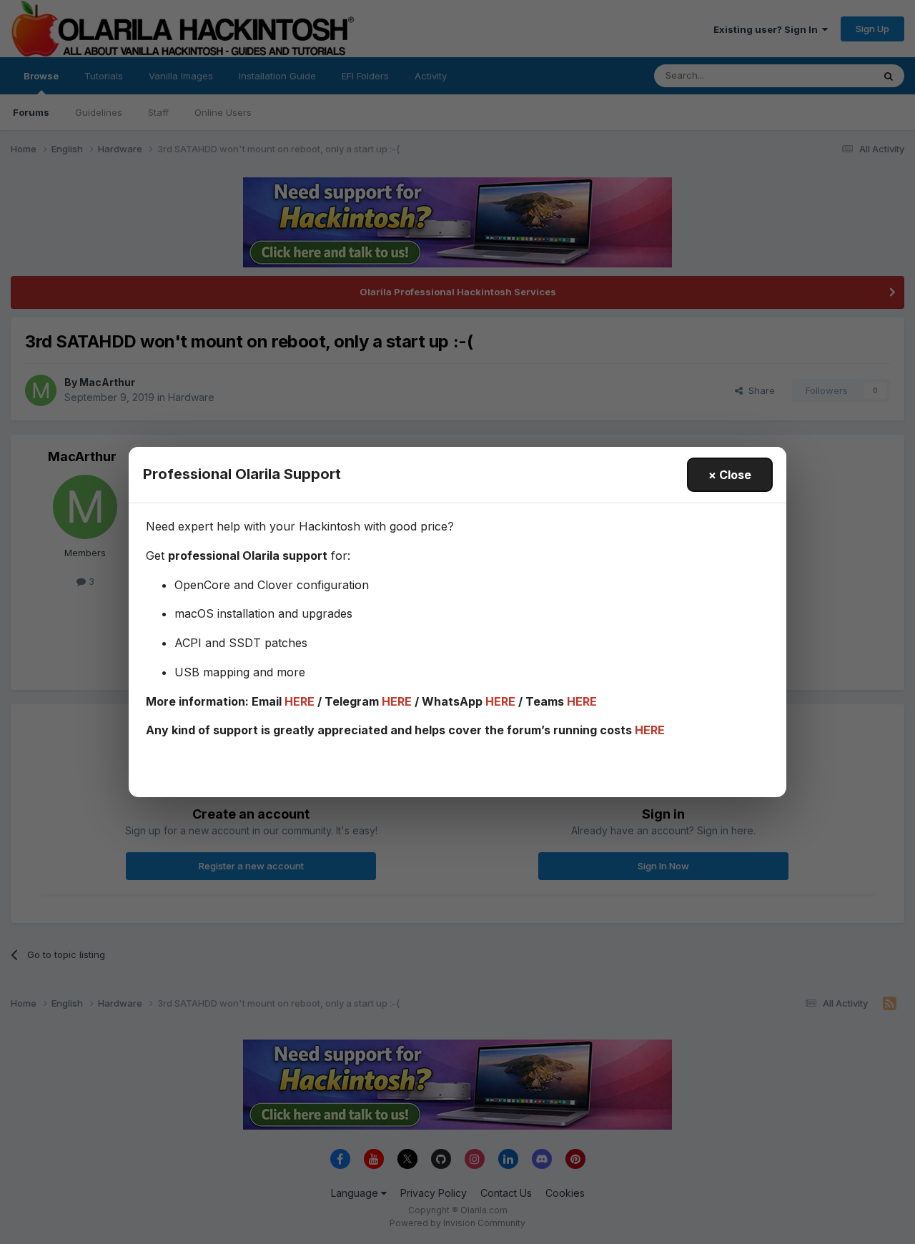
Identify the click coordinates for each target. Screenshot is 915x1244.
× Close (729, 475)
